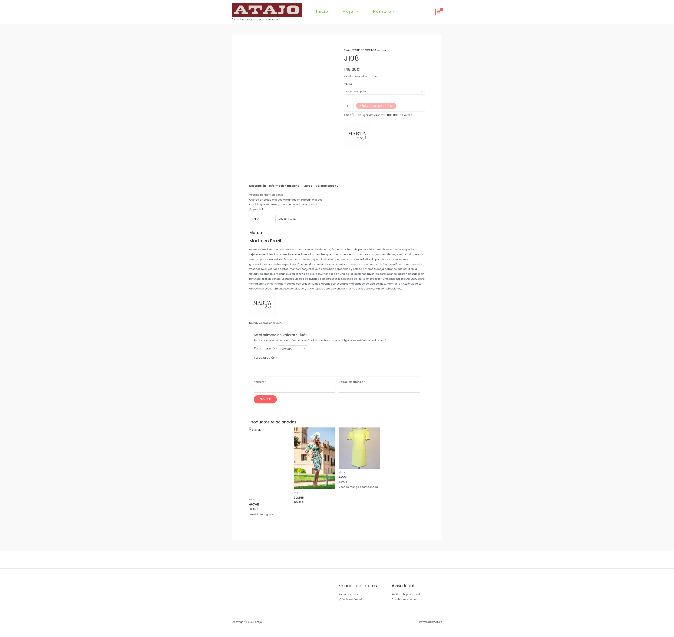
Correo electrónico (352, 382)
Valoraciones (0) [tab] (328, 186)
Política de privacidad (406, 594)
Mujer (348, 11)
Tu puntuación (265, 348)
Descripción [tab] (257, 186)
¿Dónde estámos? (350, 599)
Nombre (260, 382)
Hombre (382, 11)
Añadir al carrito (376, 106)
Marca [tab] (307, 186)
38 (285, 219)
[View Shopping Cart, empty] (438, 12)
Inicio (322, 11)
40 (289, 219)
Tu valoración (266, 357)
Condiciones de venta (406, 599)
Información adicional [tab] (284, 186)
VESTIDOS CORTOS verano (369, 50)
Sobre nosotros (348, 594)
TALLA (348, 84)
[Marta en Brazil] (357, 135)
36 (280, 219)
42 (294, 219)
